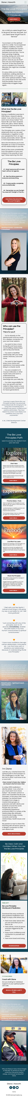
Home (14, 1092)
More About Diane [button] (14, 834)
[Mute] (25, 105)
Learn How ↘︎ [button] (14, 19)
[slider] (15, 105)
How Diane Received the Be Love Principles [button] (14, 200)
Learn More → (14, 480)
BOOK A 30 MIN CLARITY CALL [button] (14, 991)
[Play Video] (2, 105)
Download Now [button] (14, 946)
